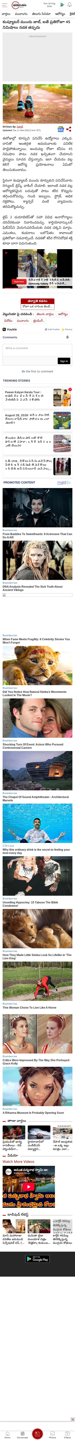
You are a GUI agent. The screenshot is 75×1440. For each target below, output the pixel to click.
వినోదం (8, 321)
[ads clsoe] (72, 1419)
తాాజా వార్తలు (17, 1121)
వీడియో (13, 1156)
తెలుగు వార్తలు (45, 314)
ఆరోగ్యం (60, 14)
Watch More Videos (18, 1162)
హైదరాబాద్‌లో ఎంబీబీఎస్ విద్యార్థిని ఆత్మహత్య (36, 1145)
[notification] (69, 4)
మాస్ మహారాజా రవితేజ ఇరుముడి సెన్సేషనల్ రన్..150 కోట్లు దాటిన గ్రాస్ (14, 1239)
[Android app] (37, 1259)
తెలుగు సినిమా (41, 14)
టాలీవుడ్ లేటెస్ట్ (18, 1215)
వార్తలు (6, 14)
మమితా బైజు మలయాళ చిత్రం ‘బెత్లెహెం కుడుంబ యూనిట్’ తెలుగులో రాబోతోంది (38, 1239)
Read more (19, 281)
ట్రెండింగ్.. (38, 321)
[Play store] (62, 4)
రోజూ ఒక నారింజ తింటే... (37, 307)
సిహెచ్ (20, 127)
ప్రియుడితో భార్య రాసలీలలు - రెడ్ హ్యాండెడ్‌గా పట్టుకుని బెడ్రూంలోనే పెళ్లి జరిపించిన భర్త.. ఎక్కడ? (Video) (12, 1145)
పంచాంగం (21, 14)
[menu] (5, 5)
